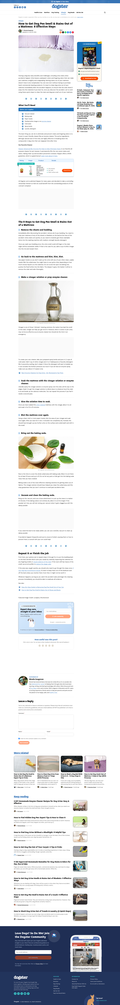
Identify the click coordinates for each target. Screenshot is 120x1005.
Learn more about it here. (49, 156)
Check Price (67, 170)
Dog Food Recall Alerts (59, 993)
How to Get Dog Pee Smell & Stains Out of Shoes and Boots (41, 590)
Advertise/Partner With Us (79, 984)
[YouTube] (22, 7)
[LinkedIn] (70, 32)
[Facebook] (15, 7)
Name (20, 731)
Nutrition (47, 12)
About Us (74, 981)
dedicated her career (38, 684)
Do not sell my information (97, 984)
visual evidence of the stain (42, 562)
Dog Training (55, 12)
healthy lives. (53, 692)
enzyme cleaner (46, 121)
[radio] (39, 645)
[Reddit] (61, 32)
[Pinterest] (25, 7)
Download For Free (90, 78)
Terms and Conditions (96, 981)
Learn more (80, 17)
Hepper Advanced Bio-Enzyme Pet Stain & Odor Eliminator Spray (39, 149)
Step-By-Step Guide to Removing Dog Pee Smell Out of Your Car (43, 587)
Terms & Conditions (39, 629)
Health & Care (38, 12)
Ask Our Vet (79, 12)
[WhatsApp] (65, 32)
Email (49, 731)
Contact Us (75, 979)
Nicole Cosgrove (28, 30)
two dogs (33, 688)
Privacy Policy (39, 963)
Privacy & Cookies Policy (52, 629)
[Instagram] (17, 7)
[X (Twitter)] (20, 7)
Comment (21, 713)
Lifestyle (63, 12)
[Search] (105, 12)
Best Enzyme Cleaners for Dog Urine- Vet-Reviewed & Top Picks (42, 373)
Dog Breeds (71, 12)
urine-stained (40, 405)
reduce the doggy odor (43, 564)
